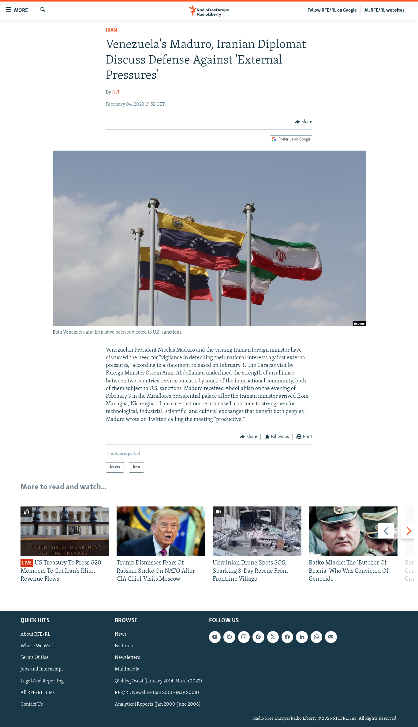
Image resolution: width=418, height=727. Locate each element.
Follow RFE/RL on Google (332, 10)
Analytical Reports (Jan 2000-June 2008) (158, 704)
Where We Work (38, 646)
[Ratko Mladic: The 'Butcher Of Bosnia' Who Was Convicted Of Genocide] (353, 531)
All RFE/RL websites (384, 10)
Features (124, 646)
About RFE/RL (35, 634)
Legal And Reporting (42, 681)
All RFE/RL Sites (38, 692)
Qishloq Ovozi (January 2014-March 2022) (158, 681)
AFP (116, 92)
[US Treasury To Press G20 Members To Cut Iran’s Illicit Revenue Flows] (65, 531)
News (121, 634)
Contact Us (32, 704)
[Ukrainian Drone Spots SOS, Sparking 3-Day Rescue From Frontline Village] (257, 531)
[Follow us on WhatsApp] (316, 637)
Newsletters (127, 658)
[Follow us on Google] (258, 637)
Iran (111, 30)
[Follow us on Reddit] (229, 637)
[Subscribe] (331, 637)
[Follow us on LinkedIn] (302, 637)
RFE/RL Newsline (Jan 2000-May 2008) (157, 692)
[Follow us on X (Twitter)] (273, 637)
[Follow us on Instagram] (244, 637)
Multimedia (127, 669)
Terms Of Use (35, 658)
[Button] (303, 122)
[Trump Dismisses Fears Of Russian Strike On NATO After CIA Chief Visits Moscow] (161, 531)
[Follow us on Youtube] (215, 637)
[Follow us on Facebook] (287, 637)
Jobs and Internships (42, 669)
